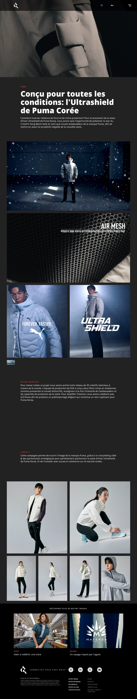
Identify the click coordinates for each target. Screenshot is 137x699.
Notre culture (73, 687)
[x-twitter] (90, 669)
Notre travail (73, 679)
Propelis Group (93, 684)
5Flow (90, 679)
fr (112, 5)
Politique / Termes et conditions (94, 690)
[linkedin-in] (80, 669)
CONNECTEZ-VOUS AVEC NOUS (48, 670)
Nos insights (72, 684)
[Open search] (102, 5)
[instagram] (70, 669)
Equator (90, 682)
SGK (16, 5)
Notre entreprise (74, 682)
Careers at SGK (92, 687)
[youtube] (99, 669)
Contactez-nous (74, 690)
